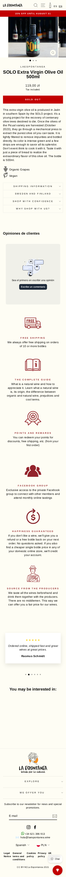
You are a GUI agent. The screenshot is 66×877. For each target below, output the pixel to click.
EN (60, 6)
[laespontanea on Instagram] (28, 827)
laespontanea (33, 67)
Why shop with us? (33, 208)
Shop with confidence (33, 201)
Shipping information (32, 186)
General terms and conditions (19, 856)
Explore (32, 781)
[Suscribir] (54, 816)
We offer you (32, 792)
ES (55, 6)
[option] (55, 6)
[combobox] (60, 6)
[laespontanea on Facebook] (35, 827)
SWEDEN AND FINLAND (33, 193)
